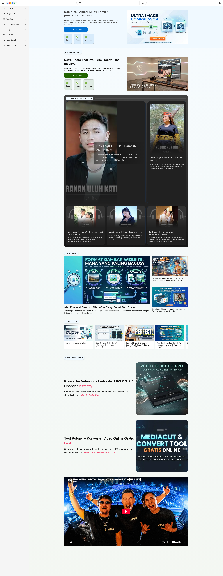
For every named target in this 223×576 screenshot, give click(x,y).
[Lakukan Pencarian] (142, 3)
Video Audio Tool (12, 24)
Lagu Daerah (11, 40)
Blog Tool (9, 30)
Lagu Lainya (11, 45)
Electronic (10, 8)
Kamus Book (11, 35)
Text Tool (9, 19)
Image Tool (10, 14)
